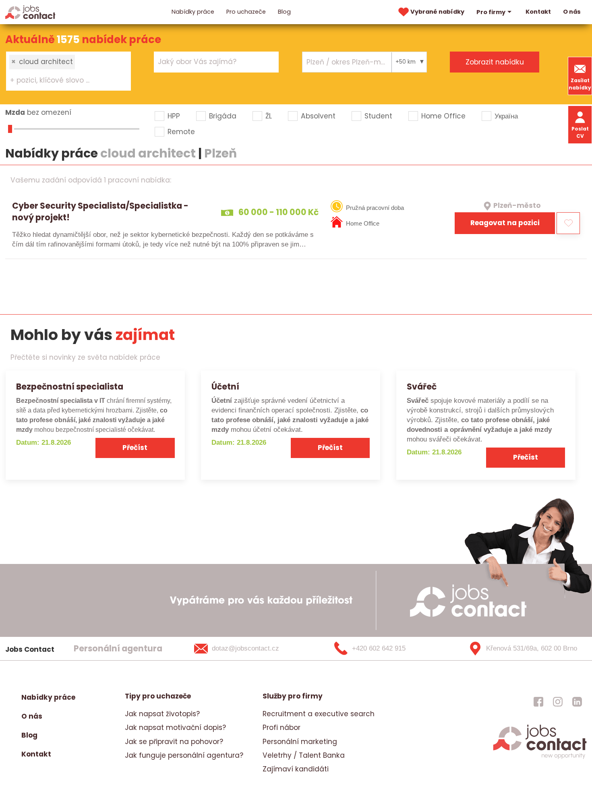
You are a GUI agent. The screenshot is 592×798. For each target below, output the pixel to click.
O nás (572, 12)
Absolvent (318, 116)
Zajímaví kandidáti (296, 769)
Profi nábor (281, 727)
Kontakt (538, 12)
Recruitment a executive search (319, 714)
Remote (181, 132)
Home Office (443, 116)
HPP (174, 116)
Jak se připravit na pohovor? (174, 741)
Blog (284, 12)
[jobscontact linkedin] (577, 701)
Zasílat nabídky (580, 84)
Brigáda (222, 116)
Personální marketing (300, 741)
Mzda (15, 112)
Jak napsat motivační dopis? (175, 727)
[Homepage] (30, 11)
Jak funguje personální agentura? (184, 755)
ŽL (268, 116)
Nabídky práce (193, 12)
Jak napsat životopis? (162, 714)
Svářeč (422, 386)
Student (378, 116)
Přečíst (134, 447)
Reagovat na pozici (505, 223)
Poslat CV (580, 132)
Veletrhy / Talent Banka (304, 755)
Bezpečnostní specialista (69, 386)
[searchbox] (63, 80)
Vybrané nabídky (437, 12)
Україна (506, 116)
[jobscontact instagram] (557, 701)
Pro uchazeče (246, 12)
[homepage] (540, 758)
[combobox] (68, 71)
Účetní (225, 386)
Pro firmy (490, 12)
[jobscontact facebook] (538, 701)
